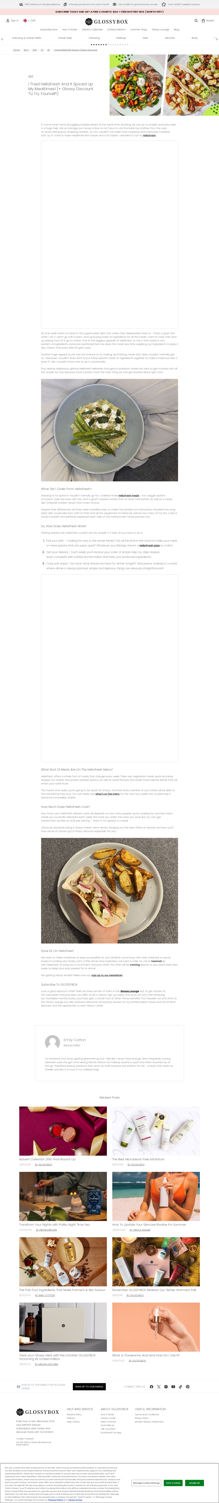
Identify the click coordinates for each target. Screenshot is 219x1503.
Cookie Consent (25, 1438)
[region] (109, 1483)
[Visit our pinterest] (187, 1386)
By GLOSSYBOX (43, 1164)
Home (16, 49)
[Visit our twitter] (158, 1386)
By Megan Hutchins (46, 1364)
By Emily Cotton (45, 1295)
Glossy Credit (108, 1418)
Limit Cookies (173, 1483)
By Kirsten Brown (46, 1230)
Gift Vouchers (108, 1428)
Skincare (170, 38)
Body (195, 38)
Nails (145, 38)
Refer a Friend (108, 1421)
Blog (26, 49)
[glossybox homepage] (109, 21)
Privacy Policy (142, 1418)
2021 (35, 49)
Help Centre (73, 1421)
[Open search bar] (196, 20)
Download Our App (111, 1432)
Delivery (71, 1418)
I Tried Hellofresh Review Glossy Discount (75, 49)
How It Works (107, 1414)
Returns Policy (74, 1414)
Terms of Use (75, 1499)
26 (48, 49)
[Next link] (217, 39)
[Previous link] (2, 39)
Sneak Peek (65, 38)
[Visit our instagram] (166, 1386)
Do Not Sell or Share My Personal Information (33, 1443)
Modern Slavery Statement (149, 1421)
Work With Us (107, 1425)
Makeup (121, 38)
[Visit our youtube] (173, 1386)
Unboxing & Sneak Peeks (26, 38)
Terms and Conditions (147, 1414)
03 (42, 49)
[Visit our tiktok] (180, 1386)
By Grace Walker (140, 1230)
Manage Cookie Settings (146, 1483)
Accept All (194, 1483)
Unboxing (94, 38)
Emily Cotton (75, 1040)
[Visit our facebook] (151, 1386)
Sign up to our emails (89, 1386)
